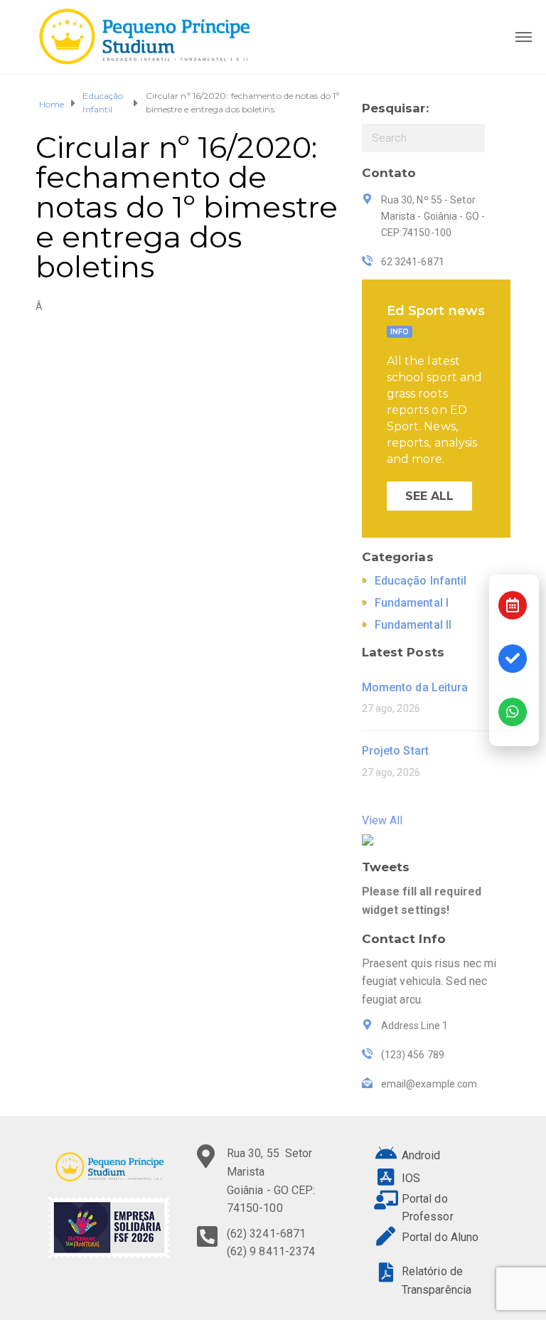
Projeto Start (395, 750)
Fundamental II (413, 625)
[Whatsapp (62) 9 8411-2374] (512, 712)
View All (382, 820)
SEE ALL (429, 496)
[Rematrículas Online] (512, 658)
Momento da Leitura (415, 687)
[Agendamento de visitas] (512, 605)
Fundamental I (412, 603)
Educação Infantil (102, 102)
